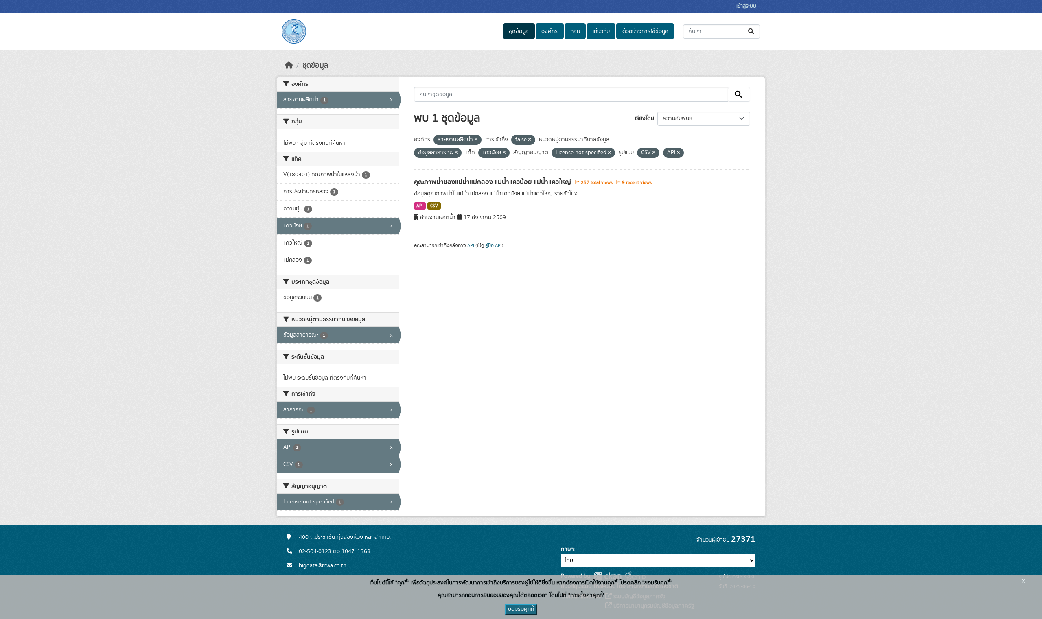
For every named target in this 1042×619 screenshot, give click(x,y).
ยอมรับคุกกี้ (521, 609)
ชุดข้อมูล (519, 31)
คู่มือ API (493, 245)
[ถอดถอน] (476, 140)
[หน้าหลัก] (289, 65)
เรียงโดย (644, 118)
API (419, 206)
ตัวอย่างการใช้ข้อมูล (645, 31)
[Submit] (751, 31)
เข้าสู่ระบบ (746, 6)
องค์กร (549, 31)
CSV (434, 206)
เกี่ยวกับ (601, 31)
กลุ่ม (575, 31)
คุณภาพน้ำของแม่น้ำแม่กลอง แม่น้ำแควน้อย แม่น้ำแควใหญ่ (493, 182)
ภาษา (567, 549)
